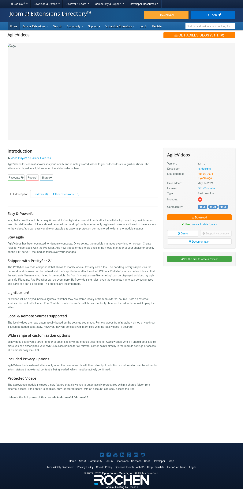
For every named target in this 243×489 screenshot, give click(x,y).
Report (32, 177)
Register (157, 26)
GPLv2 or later (206, 188)
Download (166, 15)
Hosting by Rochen (121, 487)
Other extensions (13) (66, 194)
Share (45, 177)
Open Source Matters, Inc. (118, 473)
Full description (19, 194)
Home (13, 26)
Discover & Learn (76, 4)
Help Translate (156, 467)
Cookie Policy (104, 467)
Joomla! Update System (204, 224)
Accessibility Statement (60, 467)
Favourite (15, 177)
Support (217, 233)
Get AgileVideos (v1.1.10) (201, 35)
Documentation (200, 241)
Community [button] (74, 26)
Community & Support (108, 4)
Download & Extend (46, 4)
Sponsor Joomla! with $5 (129, 467)
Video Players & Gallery (25, 158)
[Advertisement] (199, 293)
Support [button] (93, 26)
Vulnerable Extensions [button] (119, 26)
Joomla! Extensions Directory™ (50, 13)
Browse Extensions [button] (34, 26)
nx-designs (204, 168)
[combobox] (210, 26)
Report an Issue (176, 467)
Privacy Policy (85, 467)
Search (57, 26)
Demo (184, 233)
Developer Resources (143, 4)
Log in (143, 26)
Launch (212, 15)
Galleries (45, 158)
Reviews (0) (41, 194)
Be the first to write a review (201, 259)
